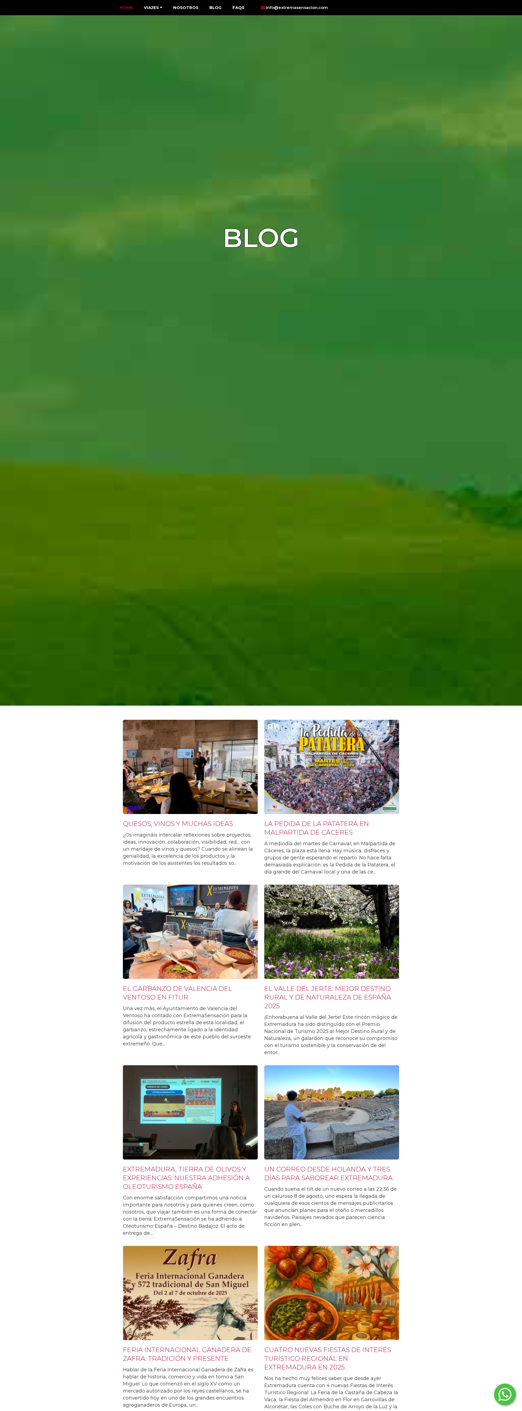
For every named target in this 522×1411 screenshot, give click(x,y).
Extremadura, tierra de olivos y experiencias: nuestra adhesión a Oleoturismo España (186, 1177)
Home (126, 7)
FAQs (238, 7)
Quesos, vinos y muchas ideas (178, 824)
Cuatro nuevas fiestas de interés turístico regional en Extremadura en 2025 (327, 1358)
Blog (215, 7)
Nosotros (185, 7)
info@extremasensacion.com (296, 7)
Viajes (152, 7)
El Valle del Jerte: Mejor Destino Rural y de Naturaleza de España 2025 (327, 997)
